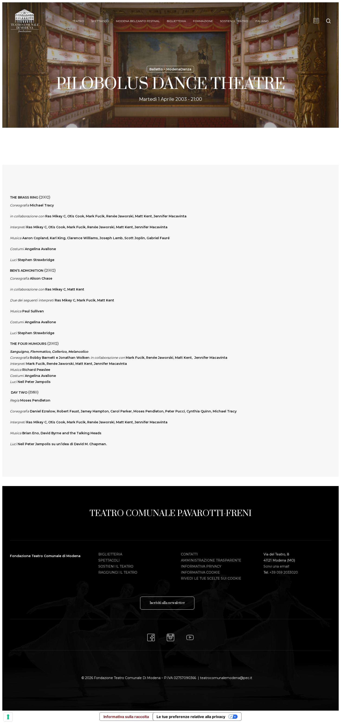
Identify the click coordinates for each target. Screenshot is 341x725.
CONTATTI (189, 554)
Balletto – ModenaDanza (170, 69)
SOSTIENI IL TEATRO (115, 566)
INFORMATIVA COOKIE (200, 572)
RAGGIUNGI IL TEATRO (117, 572)
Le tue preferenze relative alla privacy (191, 716)
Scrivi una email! (276, 566)
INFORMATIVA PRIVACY (201, 566)
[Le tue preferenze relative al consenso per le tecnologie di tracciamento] (8, 716)
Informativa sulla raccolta (126, 716)
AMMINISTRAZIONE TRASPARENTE (211, 560)
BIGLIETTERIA (110, 554)
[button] (167, 603)
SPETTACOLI (109, 560)
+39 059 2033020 (284, 572)
